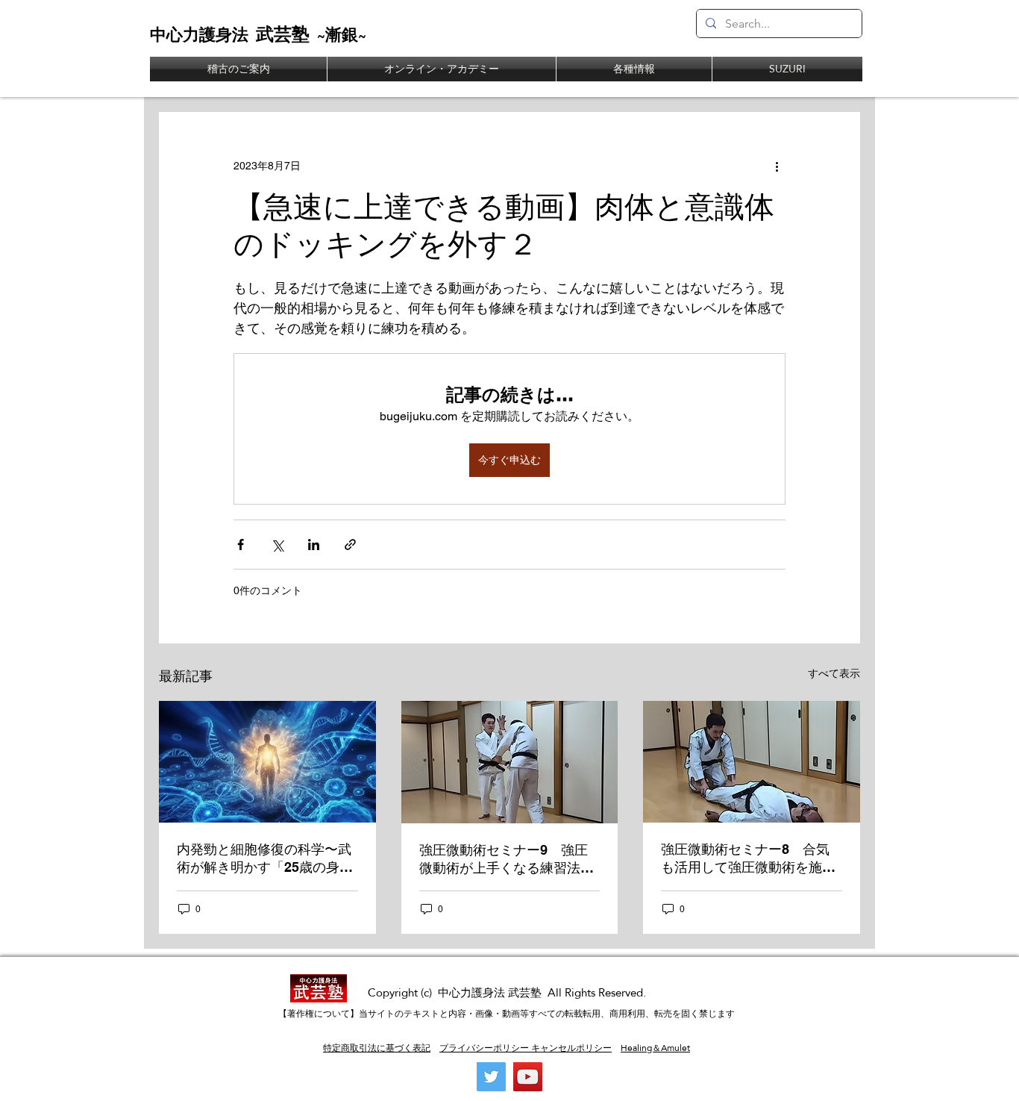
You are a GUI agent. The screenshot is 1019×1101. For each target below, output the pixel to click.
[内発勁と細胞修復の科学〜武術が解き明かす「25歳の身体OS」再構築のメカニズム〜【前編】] (267, 762)
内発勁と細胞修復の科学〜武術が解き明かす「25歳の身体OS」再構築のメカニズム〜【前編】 (265, 858)
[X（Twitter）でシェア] (277, 544)
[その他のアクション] (777, 166)
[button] (634, 69)
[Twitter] (491, 1076)
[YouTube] (527, 1076)
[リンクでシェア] (350, 544)
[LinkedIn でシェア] (314, 544)
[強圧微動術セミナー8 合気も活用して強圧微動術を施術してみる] (751, 762)
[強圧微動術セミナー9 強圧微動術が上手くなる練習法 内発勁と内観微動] (509, 762)
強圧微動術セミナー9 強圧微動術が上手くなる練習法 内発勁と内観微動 (506, 859)
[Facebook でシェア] (240, 544)
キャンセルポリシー (570, 1048)
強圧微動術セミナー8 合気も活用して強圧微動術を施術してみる (748, 858)
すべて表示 (834, 673)
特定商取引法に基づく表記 (376, 1048)
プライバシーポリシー (484, 1048)
